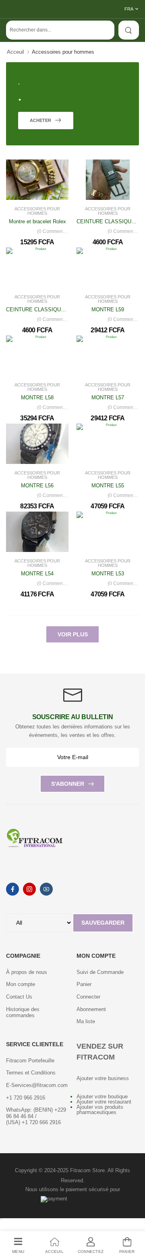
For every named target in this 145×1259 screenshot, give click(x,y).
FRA (128, 8)
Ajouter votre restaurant (104, 1102)
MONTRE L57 (107, 397)
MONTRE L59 (107, 309)
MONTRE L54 (37, 574)
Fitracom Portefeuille (30, 1061)
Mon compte (20, 984)
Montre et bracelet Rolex (37, 221)
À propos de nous (26, 972)
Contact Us (19, 997)
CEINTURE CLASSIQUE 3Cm (41, 309)
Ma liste (86, 1021)
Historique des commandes (22, 1012)
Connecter (88, 997)
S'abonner (67, 784)
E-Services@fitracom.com (37, 1085)
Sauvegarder (102, 922)
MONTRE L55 (107, 486)
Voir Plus (73, 634)
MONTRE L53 (107, 574)
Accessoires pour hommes (37, 211)
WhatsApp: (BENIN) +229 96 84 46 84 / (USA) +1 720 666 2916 (36, 1116)
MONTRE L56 (37, 486)
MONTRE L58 (37, 397)
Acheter (41, 120)
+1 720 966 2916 (25, 1098)
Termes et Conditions (31, 1073)
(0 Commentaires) (52, 231)
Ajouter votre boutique (102, 1096)
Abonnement (91, 1009)
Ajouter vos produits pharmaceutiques (100, 1109)
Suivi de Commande (100, 972)
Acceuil (15, 52)
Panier (84, 984)
